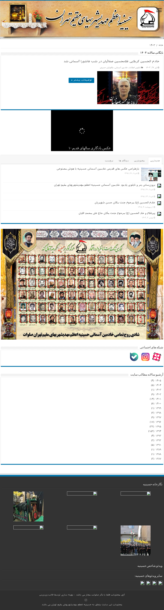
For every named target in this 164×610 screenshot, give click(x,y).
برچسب (109, 161)
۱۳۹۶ (158, 422)
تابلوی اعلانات (135, 68)
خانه (161, 45)
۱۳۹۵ (158, 427)
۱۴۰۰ (158, 404)
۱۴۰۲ (158, 394)
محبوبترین (139, 161)
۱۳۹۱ (158, 445)
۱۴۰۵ (158, 381)
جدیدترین (155, 161)
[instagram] (85, 600)
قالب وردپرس (46, 595)
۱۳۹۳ (158, 436)
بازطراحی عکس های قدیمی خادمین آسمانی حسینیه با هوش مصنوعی (98, 169)
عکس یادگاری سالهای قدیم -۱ (89, 148)
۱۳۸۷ (158, 459)
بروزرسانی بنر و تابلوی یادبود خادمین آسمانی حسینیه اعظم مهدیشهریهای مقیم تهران (104, 185)
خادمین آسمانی (121, 68)
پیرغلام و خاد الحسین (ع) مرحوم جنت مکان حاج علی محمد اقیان (117, 213)
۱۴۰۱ (158, 399)
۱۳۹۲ (158, 440)
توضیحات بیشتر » (81, 80)
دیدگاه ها (123, 161)
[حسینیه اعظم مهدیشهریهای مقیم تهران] (82, 20)
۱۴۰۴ (158, 385)
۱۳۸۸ (158, 454)
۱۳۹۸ (158, 413)
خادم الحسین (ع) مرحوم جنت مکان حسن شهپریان (125, 203)
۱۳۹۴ (158, 431)
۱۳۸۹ (158, 450)
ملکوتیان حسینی (107, 68)
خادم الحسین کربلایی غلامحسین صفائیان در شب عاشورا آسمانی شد (111, 62)
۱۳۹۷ (158, 417)
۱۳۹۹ (158, 408)
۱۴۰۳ (158, 390)
